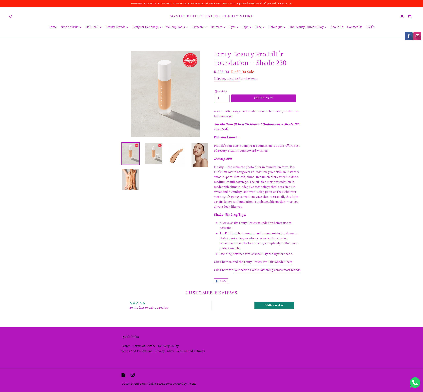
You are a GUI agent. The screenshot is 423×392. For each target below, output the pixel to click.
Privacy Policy (164, 351)
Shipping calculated (227, 78)
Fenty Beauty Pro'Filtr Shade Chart (268, 262)
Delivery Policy (168, 346)
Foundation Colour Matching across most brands (266, 270)
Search (126, 346)
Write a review (274, 305)
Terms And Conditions (136, 351)
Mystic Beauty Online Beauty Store (211, 16)
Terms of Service (144, 346)
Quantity (221, 91)
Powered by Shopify (184, 384)
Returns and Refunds (190, 351)
